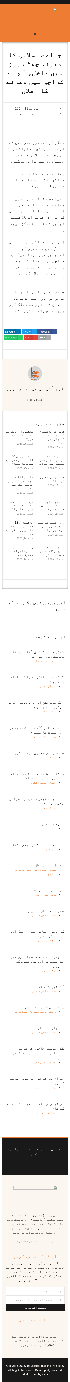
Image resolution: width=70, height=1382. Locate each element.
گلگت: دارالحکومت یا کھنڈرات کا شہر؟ (19, 435)
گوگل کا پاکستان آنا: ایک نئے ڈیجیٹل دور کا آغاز (52, 437)
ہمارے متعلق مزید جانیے (35, 1241)
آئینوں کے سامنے (49, 987)
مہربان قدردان (50, 1028)
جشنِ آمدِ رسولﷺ (50, 865)
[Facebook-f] (51, 1164)
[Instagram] (19, 1164)
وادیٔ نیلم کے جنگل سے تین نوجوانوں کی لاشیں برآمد (51, 526)
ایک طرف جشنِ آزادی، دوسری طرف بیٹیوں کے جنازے (51, 460)
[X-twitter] (44, 1164)
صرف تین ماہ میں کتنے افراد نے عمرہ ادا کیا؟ (21, 505)
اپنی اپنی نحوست (49, 890)
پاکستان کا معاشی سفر (44, 1007)
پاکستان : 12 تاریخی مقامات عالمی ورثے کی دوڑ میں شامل (19, 528)
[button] (35, 34)
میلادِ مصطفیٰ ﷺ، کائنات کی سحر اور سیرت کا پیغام (19, 460)
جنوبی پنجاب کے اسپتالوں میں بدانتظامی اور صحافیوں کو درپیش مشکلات (37, 961)
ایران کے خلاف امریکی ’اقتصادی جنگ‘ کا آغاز (52, 551)
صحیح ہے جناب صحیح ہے (44, 911)
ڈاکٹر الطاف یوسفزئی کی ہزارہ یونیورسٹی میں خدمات (19, 482)
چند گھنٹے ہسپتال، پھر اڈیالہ (36, 845)
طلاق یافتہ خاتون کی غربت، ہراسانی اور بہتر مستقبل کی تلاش (38, 1053)
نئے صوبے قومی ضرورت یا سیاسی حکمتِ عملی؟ (53, 505)
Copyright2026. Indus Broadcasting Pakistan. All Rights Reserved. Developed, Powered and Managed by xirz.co (35, 1370)
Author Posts (35, 400)
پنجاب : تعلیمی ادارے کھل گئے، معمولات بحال (21, 551)
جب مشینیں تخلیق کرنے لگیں (52, 478)
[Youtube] (38, 1164)
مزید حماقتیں (51, 824)
